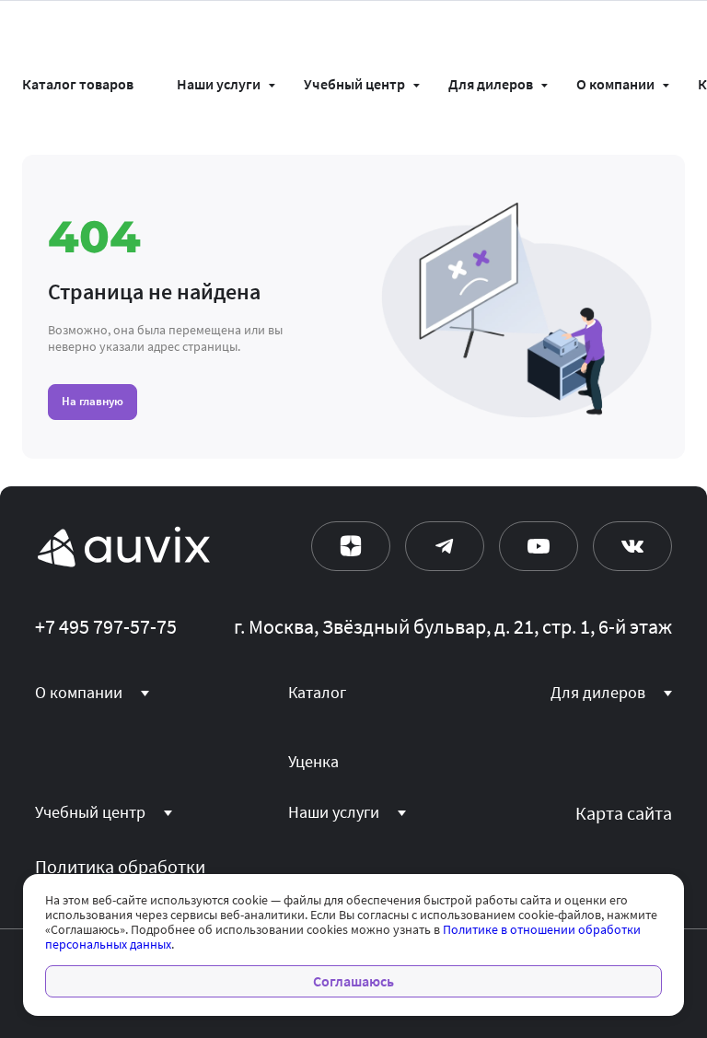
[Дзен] (350, 546)
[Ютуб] (538, 546)
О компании (615, 84)
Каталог (317, 692)
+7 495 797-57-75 (106, 627)
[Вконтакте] (632, 546)
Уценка (313, 762)
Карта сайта (623, 813)
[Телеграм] (444, 546)
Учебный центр (354, 84)
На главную (92, 401)
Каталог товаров (77, 84)
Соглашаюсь (353, 981)
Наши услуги (219, 84)
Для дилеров (490, 84)
